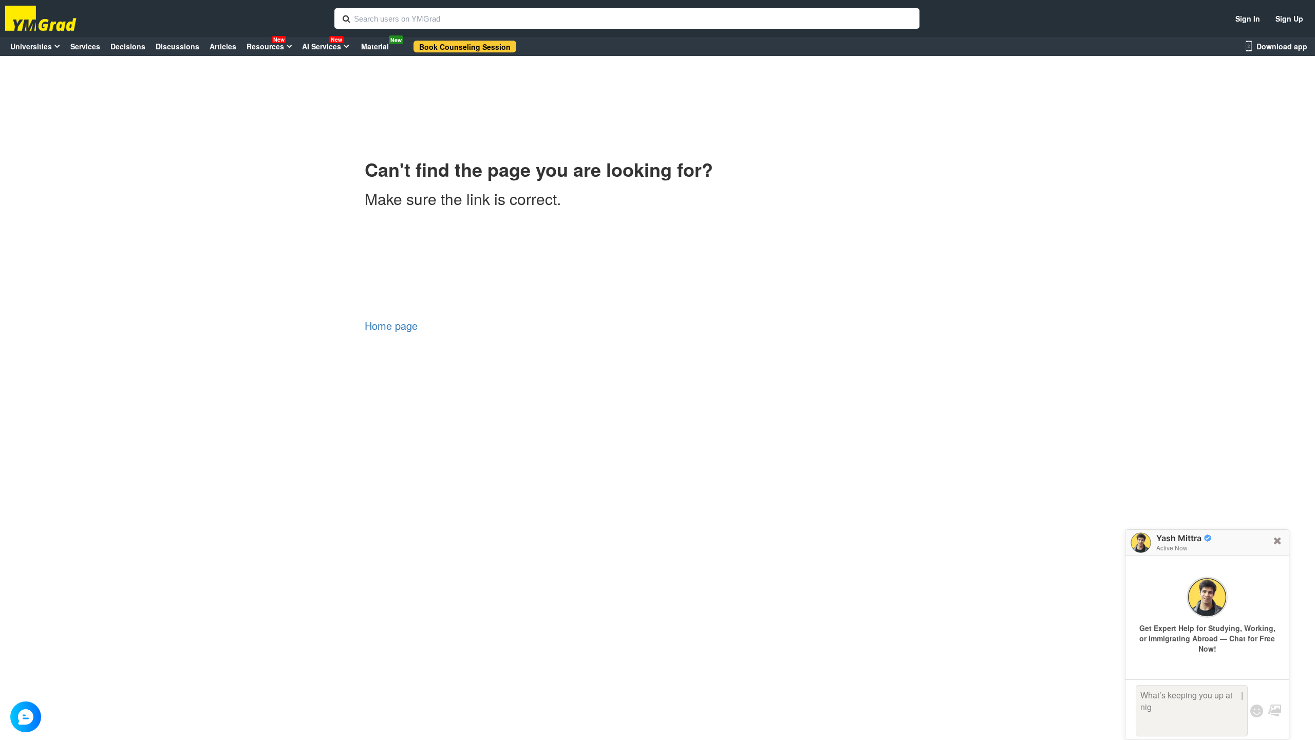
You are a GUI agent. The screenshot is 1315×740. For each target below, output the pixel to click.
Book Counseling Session (465, 47)
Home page (391, 325)
